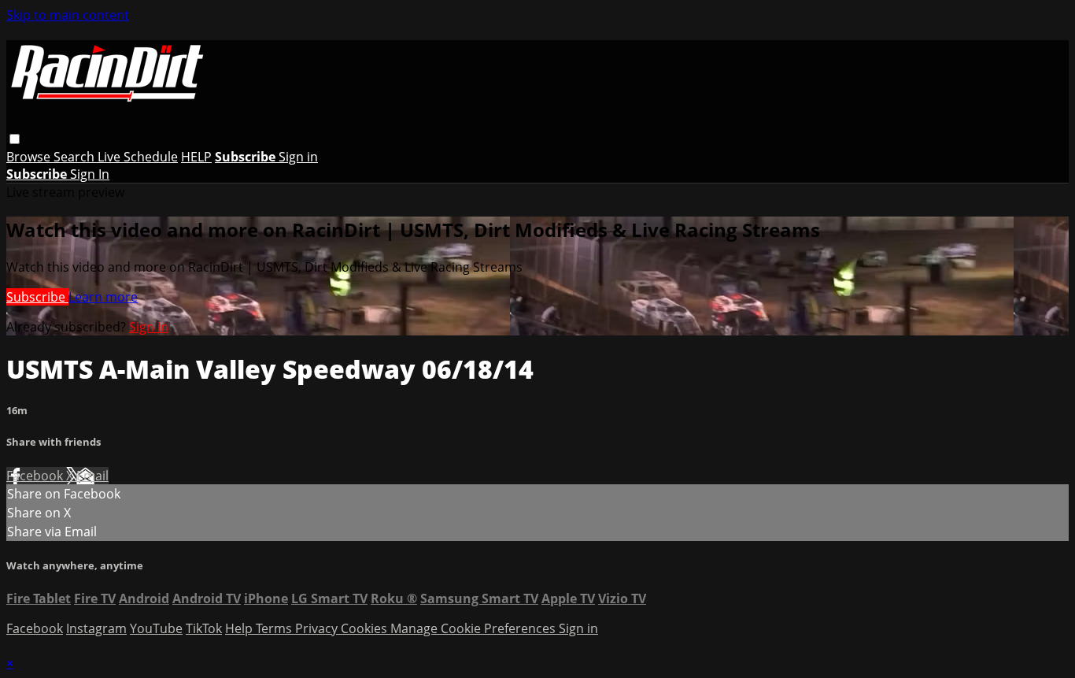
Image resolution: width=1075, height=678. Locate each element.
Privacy (318, 628)
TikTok (204, 628)
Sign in (298, 156)
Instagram (96, 628)
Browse (30, 156)
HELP (196, 156)
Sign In (89, 174)
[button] (14, 139)
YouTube (156, 628)
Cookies (365, 628)
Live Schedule (138, 156)
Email (92, 475)
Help (240, 628)
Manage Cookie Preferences (474, 628)
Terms (275, 628)
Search (76, 156)
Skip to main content (67, 15)
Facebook (36, 475)
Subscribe (37, 297)
